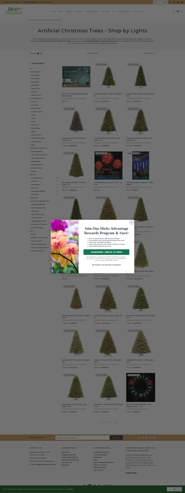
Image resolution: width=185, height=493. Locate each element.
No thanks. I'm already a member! (106, 264)
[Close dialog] (131, 222)
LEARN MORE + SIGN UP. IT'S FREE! (106, 252)
